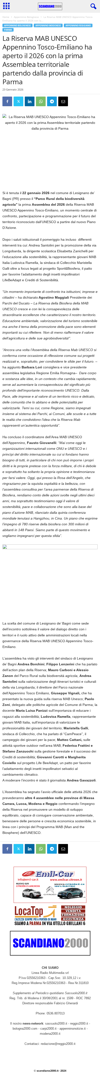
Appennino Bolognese (26, 17)
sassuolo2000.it (56, 1023)
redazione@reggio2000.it (58, 1044)
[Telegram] (52, 101)
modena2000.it (50, 1033)
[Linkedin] (29, 101)
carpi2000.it (48, 1028)
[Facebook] (7, 101)
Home (5, 17)
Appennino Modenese (48, 25)
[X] (18, 101)
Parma (8, 29)
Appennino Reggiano (78, 25)
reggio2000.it (79, 1023)
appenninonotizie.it (72, 1028)
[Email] (63, 101)
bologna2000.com (25, 1028)
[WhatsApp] (41, 101)
